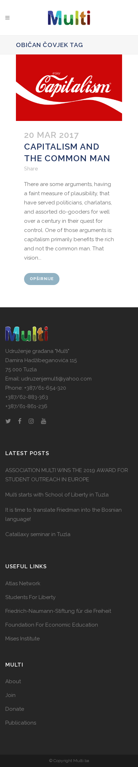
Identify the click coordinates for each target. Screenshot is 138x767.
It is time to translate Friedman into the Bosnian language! (63, 514)
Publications (20, 723)
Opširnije (42, 279)
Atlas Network (22, 583)
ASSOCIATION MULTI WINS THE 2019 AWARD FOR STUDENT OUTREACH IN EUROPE (66, 475)
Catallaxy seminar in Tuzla (37, 534)
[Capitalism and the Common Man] (69, 87)
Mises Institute (22, 638)
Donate (14, 709)
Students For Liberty (30, 597)
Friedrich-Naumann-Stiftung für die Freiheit (58, 611)
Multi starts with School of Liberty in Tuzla (57, 495)
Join (10, 695)
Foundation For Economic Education (51, 625)
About (13, 681)
